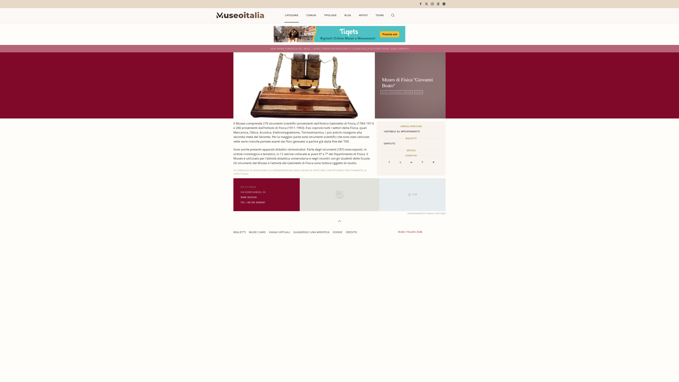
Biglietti (239, 232)
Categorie (291, 15)
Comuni (311, 15)
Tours (380, 15)
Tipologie (330, 15)
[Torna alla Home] (240, 15)
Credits (351, 232)
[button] (393, 15)
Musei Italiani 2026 (410, 231)
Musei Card (257, 232)
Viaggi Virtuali (279, 232)
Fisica (419, 92)
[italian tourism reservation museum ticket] (339, 34)
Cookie (338, 232)
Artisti (363, 15)
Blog (347, 15)
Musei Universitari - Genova (396, 92)
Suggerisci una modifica (311, 232)
